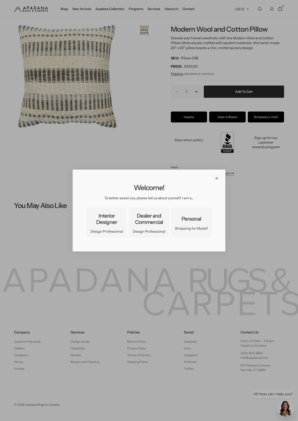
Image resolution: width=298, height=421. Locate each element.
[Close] (216, 178)
